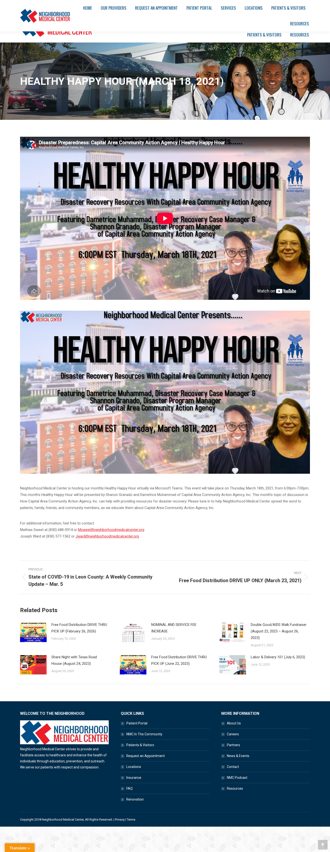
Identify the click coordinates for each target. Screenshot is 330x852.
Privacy (120, 819)
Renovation (135, 799)
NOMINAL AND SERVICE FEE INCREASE (173, 628)
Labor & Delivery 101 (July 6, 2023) (278, 657)
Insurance (133, 778)
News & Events (238, 756)
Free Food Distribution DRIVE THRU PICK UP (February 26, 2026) (79, 628)
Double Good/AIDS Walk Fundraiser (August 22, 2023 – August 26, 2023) (279, 631)
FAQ (129, 788)
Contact (233, 767)
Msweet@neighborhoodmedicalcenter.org (111, 530)
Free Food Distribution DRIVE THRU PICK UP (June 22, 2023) (179, 660)
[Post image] (33, 632)
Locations (133, 767)
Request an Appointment (145, 756)
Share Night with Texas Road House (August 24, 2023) (74, 660)
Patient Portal (136, 723)
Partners (233, 745)
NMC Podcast (237, 778)
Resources (235, 788)
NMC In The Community (144, 734)
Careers (233, 734)
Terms (131, 819)
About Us (234, 723)
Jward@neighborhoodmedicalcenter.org (107, 536)
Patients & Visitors (140, 745)
